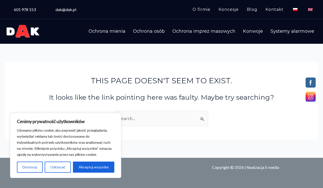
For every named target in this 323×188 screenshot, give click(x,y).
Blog (252, 9)
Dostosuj (29, 167)
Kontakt (274, 9)
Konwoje (253, 31)
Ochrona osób (149, 31)
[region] (65, 145)
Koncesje (229, 9)
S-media (272, 167)
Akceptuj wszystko (94, 167)
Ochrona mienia (107, 31)
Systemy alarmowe (292, 31)
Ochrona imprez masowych (203, 31)
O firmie (201, 9)
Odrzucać (57, 167)
